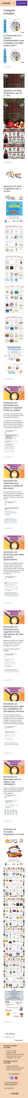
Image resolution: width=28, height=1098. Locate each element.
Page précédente (9, 1033)
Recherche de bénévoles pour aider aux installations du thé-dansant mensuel (14, 707)
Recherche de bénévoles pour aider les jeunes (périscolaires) (14, 556)
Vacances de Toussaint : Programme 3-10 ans (14, 831)
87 (13, 1037)
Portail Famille (22, 3)
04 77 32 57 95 (9, 1088)
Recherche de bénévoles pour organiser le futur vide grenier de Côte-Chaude (14, 632)
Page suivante (19, 1040)
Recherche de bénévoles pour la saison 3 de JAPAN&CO (12, 780)
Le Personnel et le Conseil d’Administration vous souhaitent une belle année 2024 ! (14, 40)
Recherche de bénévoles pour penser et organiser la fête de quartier (13, 406)
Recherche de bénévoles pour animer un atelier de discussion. (13, 484)
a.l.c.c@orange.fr (14, 1074)
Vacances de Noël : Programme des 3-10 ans (13, 188)
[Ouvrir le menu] (14, 3)
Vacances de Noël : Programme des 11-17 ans (13, 93)
